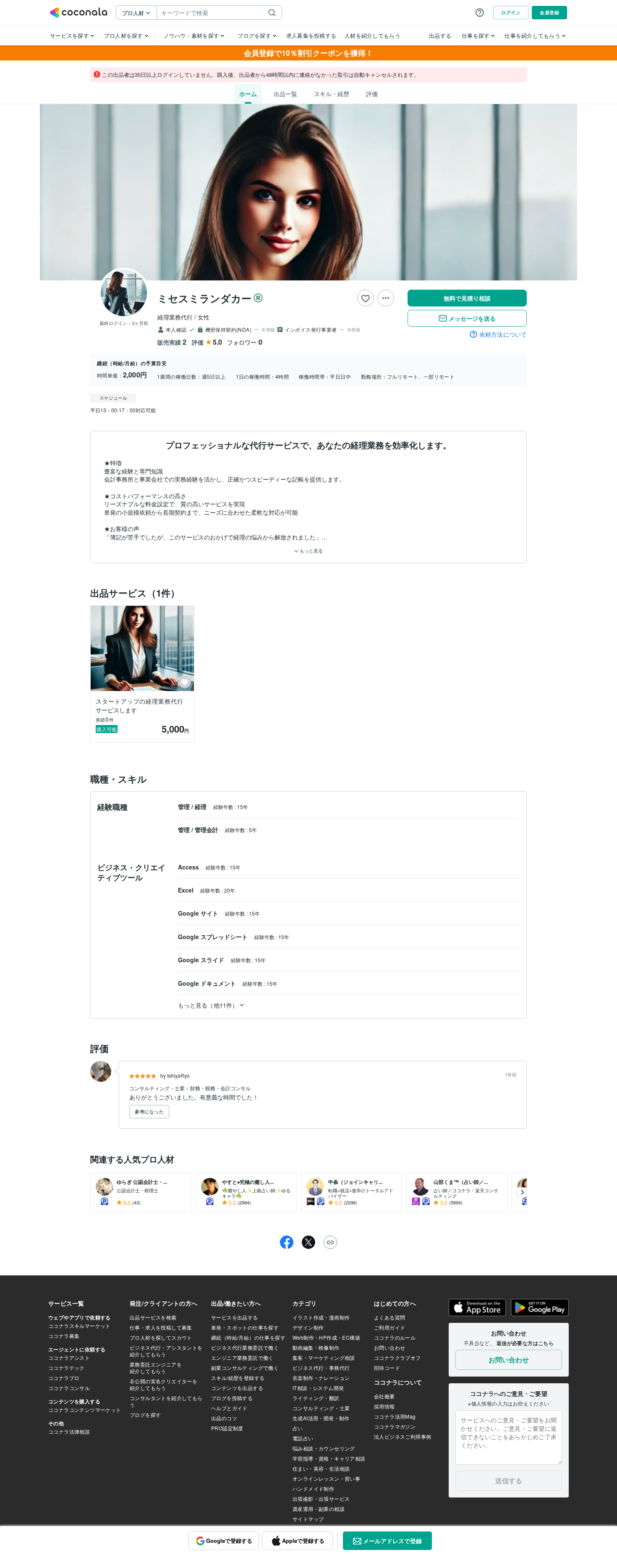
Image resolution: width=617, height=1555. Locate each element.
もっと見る (310, 550)
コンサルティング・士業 (157, 1088)
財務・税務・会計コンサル (220, 1088)
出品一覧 (285, 93)
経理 (201, 806)
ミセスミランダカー (204, 298)
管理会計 (207, 829)
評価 (372, 93)
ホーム (248, 93)
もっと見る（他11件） (208, 1005)
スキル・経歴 (331, 93)
